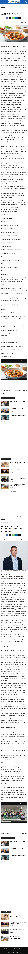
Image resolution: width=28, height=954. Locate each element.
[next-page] (4, 422)
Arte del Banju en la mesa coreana (17, 401)
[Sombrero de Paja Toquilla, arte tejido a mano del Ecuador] (5, 464)
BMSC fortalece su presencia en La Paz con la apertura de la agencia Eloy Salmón (18, 478)
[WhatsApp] (13, 18)
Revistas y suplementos (18, 948)
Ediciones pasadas (13, 950)
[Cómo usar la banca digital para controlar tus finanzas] (5, 410)
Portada (5, 948)
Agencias (20, 950)
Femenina (6, 5)
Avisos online (5, 950)
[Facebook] (7, 18)
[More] (22, 18)
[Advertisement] (14, 441)
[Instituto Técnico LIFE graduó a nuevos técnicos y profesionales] (5, 471)
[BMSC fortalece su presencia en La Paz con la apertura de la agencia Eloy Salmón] (5, 479)
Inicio (2, 5)
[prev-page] (2, 422)
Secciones (10, 948)
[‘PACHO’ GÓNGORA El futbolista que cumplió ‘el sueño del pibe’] (5, 486)
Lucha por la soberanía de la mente (17, 415)
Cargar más (13, 491)
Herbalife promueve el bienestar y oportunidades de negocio (7, 392)
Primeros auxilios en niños (21, 390)
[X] (10, 18)
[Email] (19, 18)
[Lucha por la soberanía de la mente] (5, 417)
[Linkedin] (16, 18)
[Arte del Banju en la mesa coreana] (5, 403)
